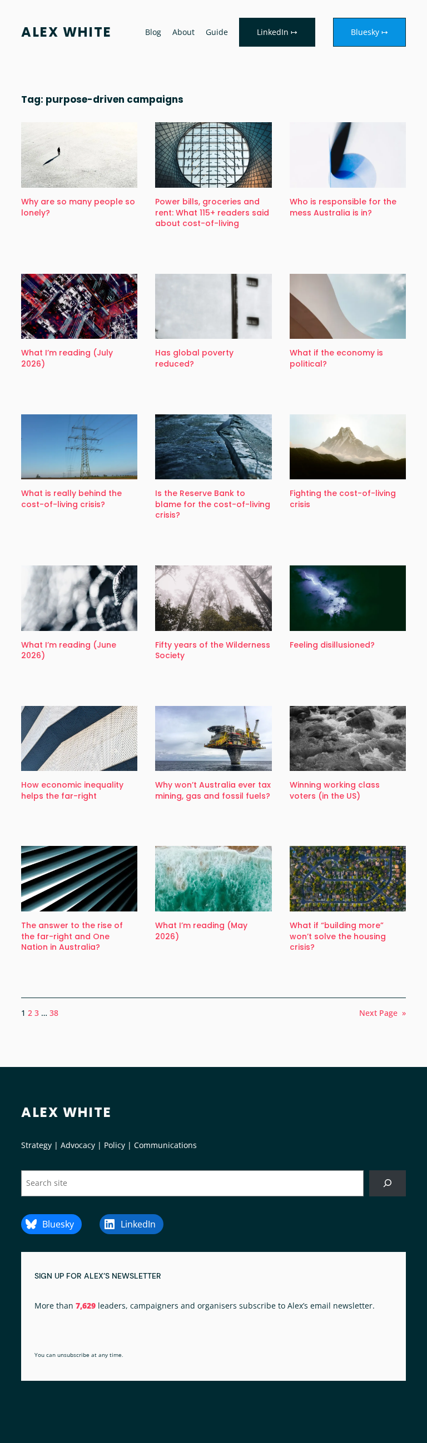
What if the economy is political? (336, 358)
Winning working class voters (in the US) (335, 790)
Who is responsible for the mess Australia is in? (343, 207)
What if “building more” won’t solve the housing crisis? (338, 936)
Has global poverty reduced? (194, 358)
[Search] (387, 1183)
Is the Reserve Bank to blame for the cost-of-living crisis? (212, 504)
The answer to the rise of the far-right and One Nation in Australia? (72, 936)
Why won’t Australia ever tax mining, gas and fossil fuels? (213, 790)
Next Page (382, 1013)
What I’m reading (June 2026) (68, 651)
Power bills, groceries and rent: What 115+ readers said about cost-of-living (212, 213)
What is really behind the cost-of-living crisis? (71, 499)
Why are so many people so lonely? (78, 207)
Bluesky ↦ (369, 32)
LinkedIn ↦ (277, 32)
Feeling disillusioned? (332, 645)
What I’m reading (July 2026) (67, 358)
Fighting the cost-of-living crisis (343, 499)
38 (53, 1013)
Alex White (66, 32)
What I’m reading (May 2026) (201, 931)
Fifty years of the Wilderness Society (212, 651)
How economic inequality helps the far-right (72, 790)
